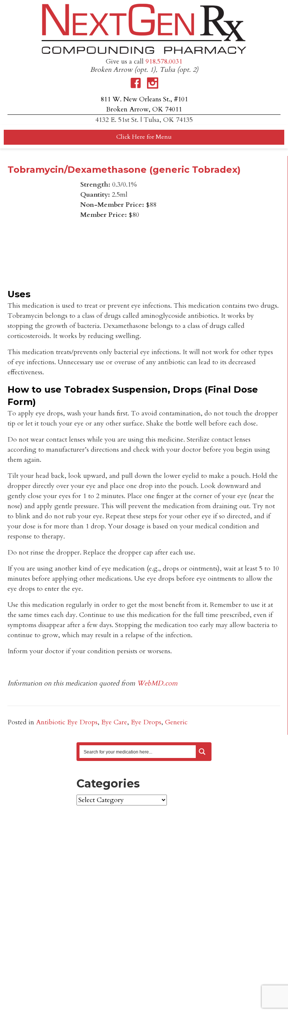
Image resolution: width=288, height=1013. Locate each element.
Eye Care (114, 722)
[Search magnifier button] (202, 751)
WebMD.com (157, 683)
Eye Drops (146, 722)
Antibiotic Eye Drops (67, 722)
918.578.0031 (164, 61)
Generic (176, 722)
